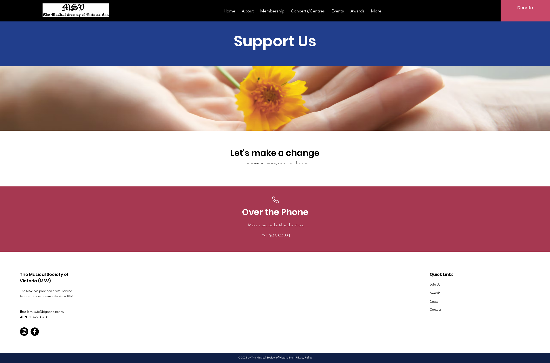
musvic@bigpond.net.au (47, 312)
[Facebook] (35, 331)
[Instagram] (24, 331)
